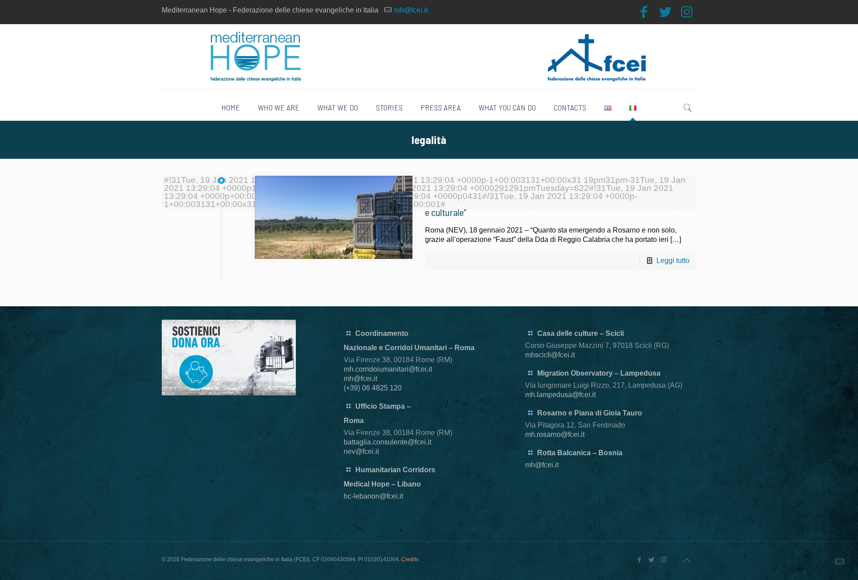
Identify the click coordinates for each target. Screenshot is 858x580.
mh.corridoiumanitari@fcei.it (388, 369)
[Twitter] (665, 11)
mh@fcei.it (411, 10)
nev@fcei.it (361, 451)
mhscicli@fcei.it (550, 355)
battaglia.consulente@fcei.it (387, 442)
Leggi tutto (673, 260)
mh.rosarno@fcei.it (555, 434)
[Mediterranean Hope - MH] (429, 56)
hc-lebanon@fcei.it (373, 496)
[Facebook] (644, 11)
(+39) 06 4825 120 (373, 388)
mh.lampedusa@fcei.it (560, 394)
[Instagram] (686, 11)
